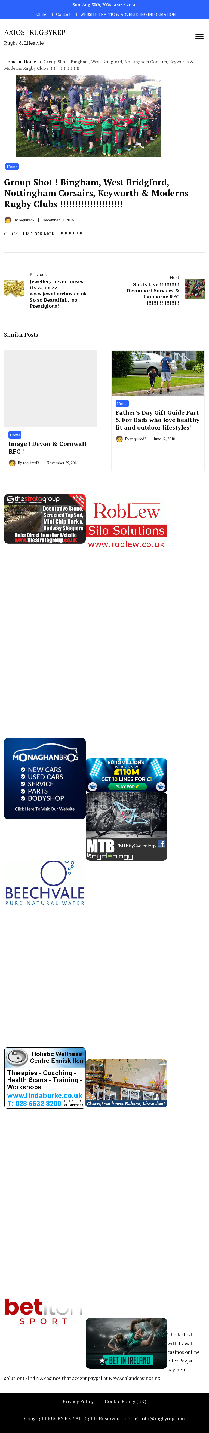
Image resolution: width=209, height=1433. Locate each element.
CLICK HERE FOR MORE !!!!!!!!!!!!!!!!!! (44, 233)
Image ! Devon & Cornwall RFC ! (47, 447)
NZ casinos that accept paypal (69, 1378)
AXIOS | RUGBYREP (35, 32)
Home (12, 166)
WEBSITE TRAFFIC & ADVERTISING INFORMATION (128, 14)
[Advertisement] (45, 633)
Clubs (41, 14)
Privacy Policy (78, 1401)
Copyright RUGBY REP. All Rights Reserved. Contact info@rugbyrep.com (104, 1418)
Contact (63, 14)
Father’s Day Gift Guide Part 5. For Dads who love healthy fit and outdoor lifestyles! (157, 419)
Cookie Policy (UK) (125, 1401)
